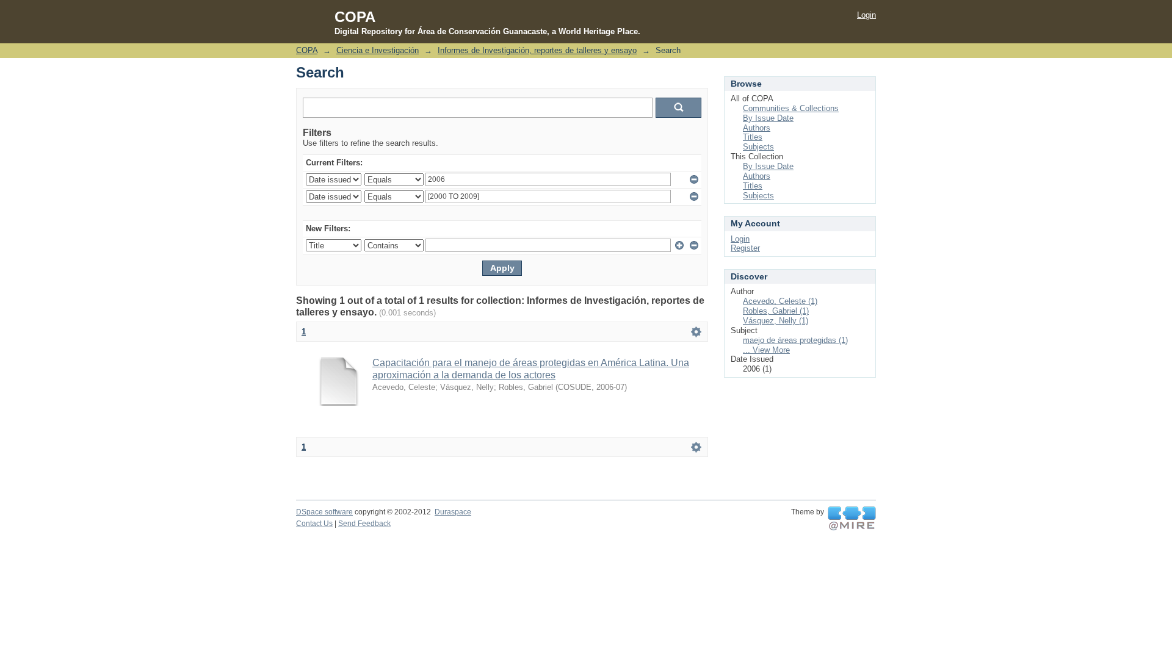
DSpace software (324, 512)
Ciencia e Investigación (377, 50)
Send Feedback (364, 523)
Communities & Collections (791, 108)
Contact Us (314, 523)
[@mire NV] (852, 518)
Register (745, 248)
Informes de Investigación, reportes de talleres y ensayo (537, 50)
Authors (756, 127)
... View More (766, 350)
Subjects (758, 146)
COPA (306, 50)
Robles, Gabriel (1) (776, 310)
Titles (752, 137)
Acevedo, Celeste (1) (780, 301)
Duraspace (453, 512)
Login (866, 15)
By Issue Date (768, 118)
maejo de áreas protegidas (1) (795, 340)
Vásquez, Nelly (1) (775, 320)
